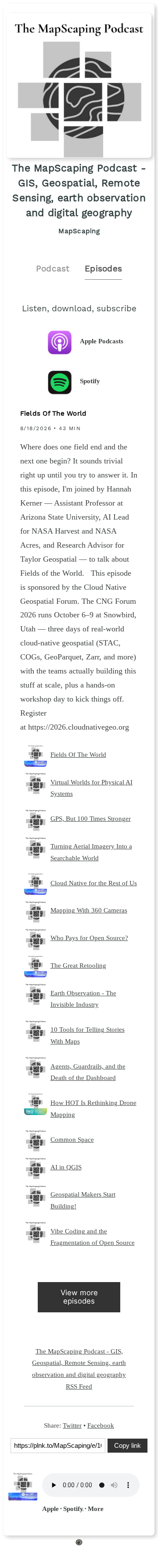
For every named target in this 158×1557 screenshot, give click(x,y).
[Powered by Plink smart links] (78, 1544)
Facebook (100, 1425)
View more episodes (79, 1296)
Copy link (127, 1445)
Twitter (72, 1425)
